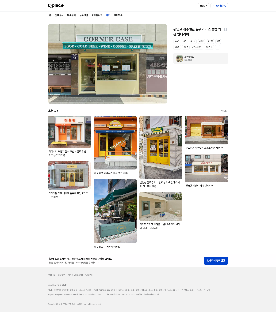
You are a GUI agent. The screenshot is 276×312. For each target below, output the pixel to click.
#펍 (185, 41)
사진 (108, 15)
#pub (193, 41)
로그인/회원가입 (219, 5)
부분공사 (71, 15)
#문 (218, 41)
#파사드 (209, 47)
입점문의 (203, 5)
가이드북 (118, 15)
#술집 (177, 41)
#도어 (177, 47)
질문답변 (83, 15)
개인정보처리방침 (75, 275)
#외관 (201, 41)
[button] (225, 29)
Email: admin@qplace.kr (104, 290)
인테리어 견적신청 (216, 260)
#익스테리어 (197, 47)
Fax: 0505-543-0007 (154, 290)
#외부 (186, 47)
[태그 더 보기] (217, 47)
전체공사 (59, 15)
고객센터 (51, 275)
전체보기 (224, 111)
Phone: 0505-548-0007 (129, 290)
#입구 (210, 41)
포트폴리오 (97, 15)
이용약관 (61, 275)
